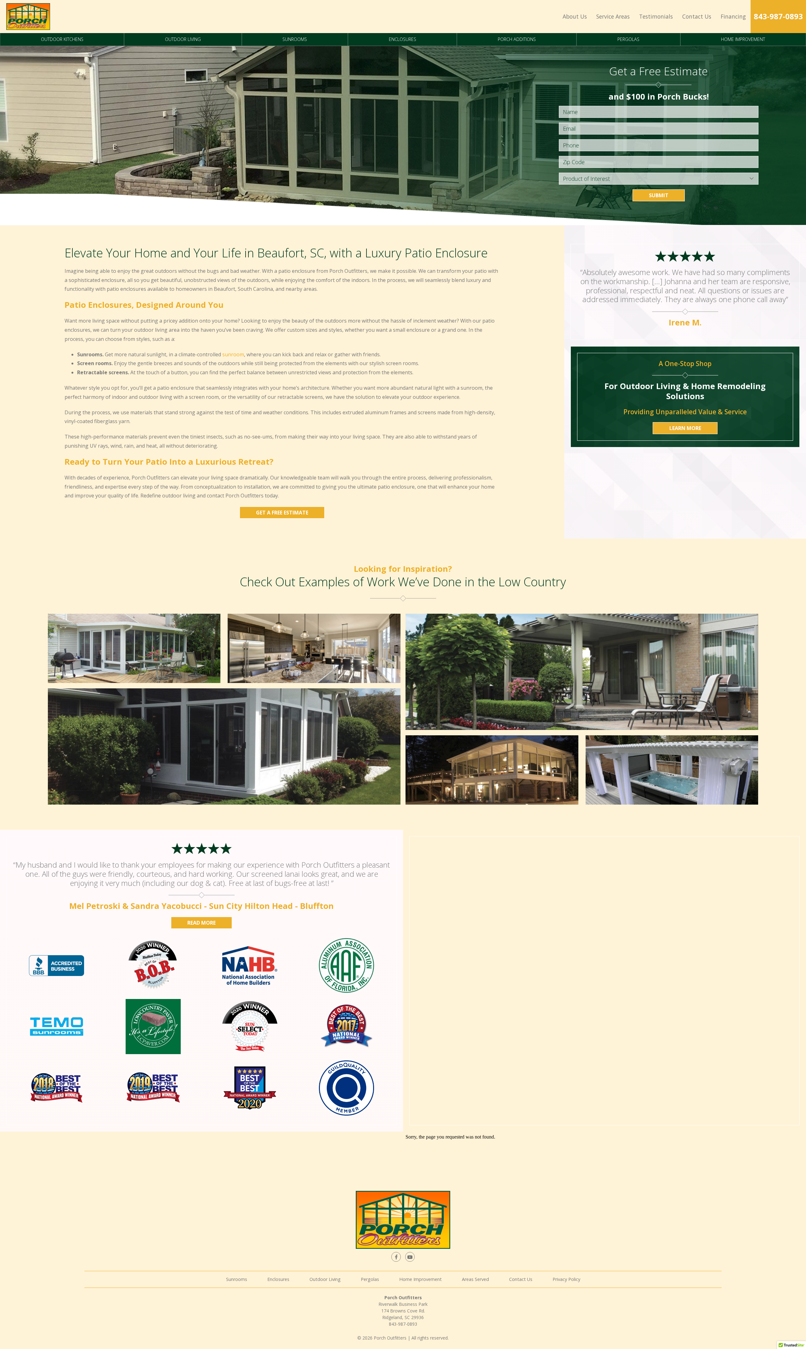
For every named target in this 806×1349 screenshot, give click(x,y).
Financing (733, 16)
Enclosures (402, 39)
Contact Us (696, 16)
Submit (658, 195)
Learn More (685, 428)
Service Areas (613, 16)
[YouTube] (410, 1256)
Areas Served (475, 1279)
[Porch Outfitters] (28, 16)
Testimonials (656, 16)
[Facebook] (396, 1256)
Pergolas (628, 39)
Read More (201, 922)
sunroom (233, 354)
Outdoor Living (183, 39)
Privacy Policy (566, 1279)
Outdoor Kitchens (62, 39)
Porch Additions (517, 39)
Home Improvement (743, 39)
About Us (575, 16)
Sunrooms (294, 39)
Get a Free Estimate (282, 512)
